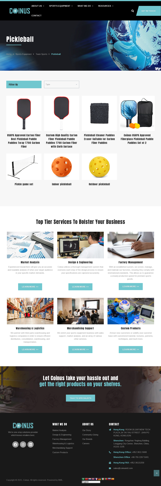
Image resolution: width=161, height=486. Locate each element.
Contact (36, 16)
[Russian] (109, 479)
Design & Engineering (61, 435)
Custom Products (60, 452)
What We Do (84, 6)
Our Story (86, 430)
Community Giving (90, 435)
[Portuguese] (106, 479)
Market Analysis (59, 430)
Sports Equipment (59, 6)
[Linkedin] (30, 444)
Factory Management (62, 439)
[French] (96, 479)
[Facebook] (15, 444)
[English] (93, 479)
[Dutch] (90, 479)
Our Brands (87, 439)
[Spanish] (112, 479)
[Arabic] (83, 479)
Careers (85, 443)
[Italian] (103, 479)
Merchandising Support (62, 448)
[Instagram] (23, 444)
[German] (99, 479)
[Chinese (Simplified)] (86, 479)
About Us (36, 6)
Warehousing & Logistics (63, 443)
